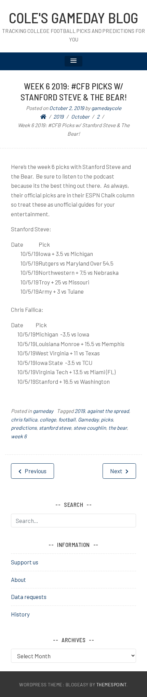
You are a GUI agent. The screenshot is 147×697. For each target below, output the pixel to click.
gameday (43, 411)
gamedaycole (106, 108)
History (20, 614)
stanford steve (55, 428)
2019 (80, 411)
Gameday (88, 419)
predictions (24, 428)
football (67, 419)
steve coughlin (90, 428)
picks (107, 419)
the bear (117, 428)
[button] (73, 61)
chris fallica (24, 419)
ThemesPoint (111, 684)
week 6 (19, 436)
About (18, 579)
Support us (24, 562)
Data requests (28, 596)
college (48, 419)
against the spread (108, 411)
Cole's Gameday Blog (73, 17)
